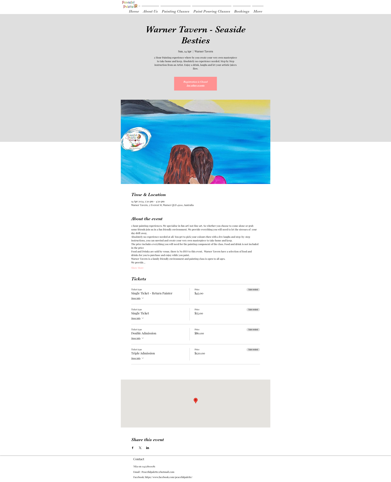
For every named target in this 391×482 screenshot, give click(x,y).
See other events (196, 85)
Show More (137, 267)
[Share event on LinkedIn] (147, 448)
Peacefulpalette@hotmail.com (158, 471)
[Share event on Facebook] (132, 448)
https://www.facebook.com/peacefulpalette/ (169, 477)
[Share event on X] (140, 448)
